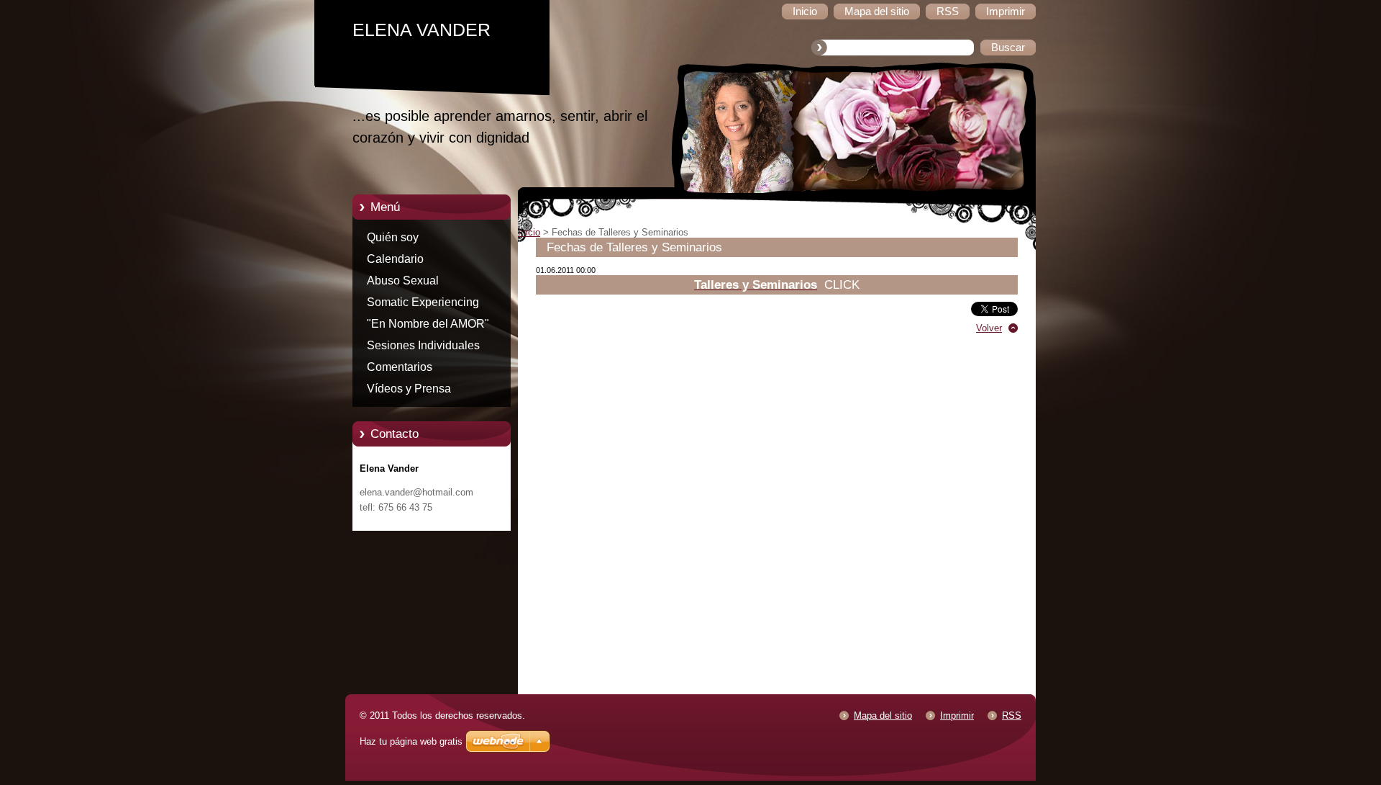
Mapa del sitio (883, 715)
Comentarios (399, 367)
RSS (1011, 715)
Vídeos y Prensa (409, 388)
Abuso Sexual (403, 280)
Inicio (529, 232)
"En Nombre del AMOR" (428, 324)
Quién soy (393, 237)
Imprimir (957, 715)
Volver (989, 328)
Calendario (395, 259)
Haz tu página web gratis (411, 741)
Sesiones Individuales (423, 345)
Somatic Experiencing (423, 302)
